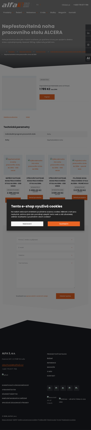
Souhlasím (63, 224)
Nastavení (27, 224)
